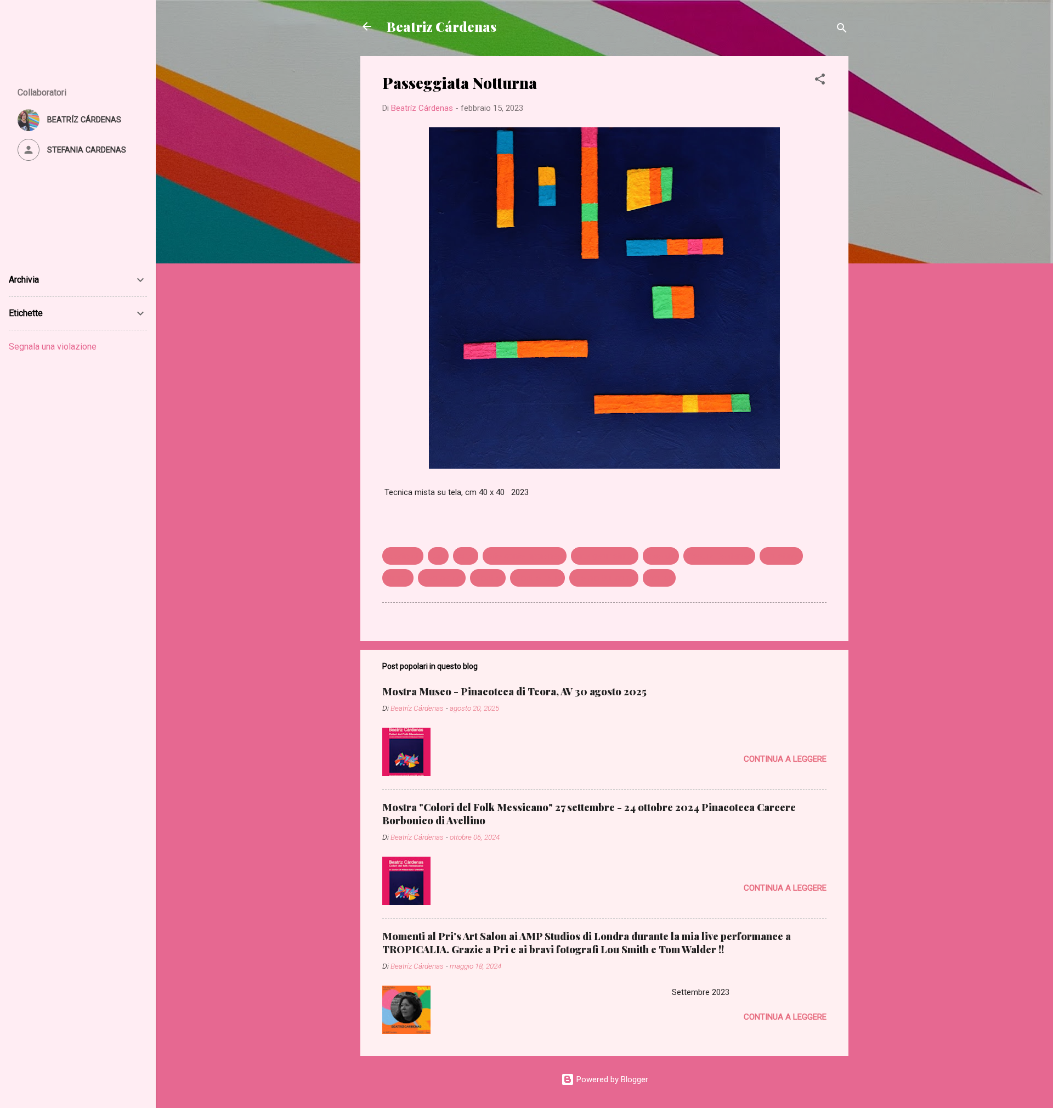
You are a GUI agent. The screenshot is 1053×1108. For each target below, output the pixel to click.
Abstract (402, 556)
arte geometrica (604, 556)
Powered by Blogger (611, 1079)
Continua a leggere (785, 759)
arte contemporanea (525, 556)
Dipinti (398, 578)
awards (661, 556)
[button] (819, 80)
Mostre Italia (537, 578)
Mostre (488, 578)
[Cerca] (841, 30)
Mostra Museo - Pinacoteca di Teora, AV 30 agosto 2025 (514, 691)
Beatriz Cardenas (719, 556)
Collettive (781, 556)
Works (659, 578)
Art (438, 556)
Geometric (442, 578)
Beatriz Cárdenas (441, 26)
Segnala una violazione (53, 346)
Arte (465, 556)
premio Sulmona (603, 578)
